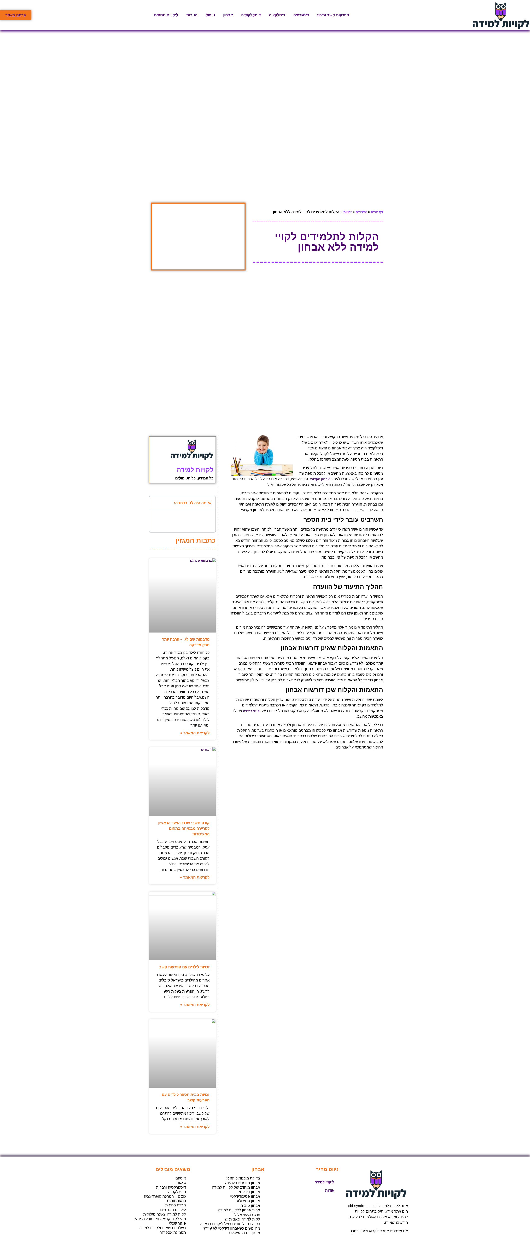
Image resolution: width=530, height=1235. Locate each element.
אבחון (228, 15)
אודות (329, 1190)
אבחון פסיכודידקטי (245, 1196)
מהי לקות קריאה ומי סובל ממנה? (160, 1219)
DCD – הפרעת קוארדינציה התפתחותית (165, 1198)
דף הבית (377, 212)
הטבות (192, 15)
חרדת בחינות (175, 1205)
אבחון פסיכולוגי (247, 1201)
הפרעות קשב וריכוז (333, 15)
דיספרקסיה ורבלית (171, 1187)
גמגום (181, 1183)
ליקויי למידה (324, 1182)
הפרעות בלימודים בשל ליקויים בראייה (230, 1224)
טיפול (210, 15)
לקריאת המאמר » (195, 733)
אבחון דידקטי (249, 1192)
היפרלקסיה (177, 1192)
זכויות (347, 212)
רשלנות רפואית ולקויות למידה (162, 1228)
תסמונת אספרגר (173, 1232)
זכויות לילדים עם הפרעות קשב (184, 967)
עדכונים (361, 212)
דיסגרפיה (301, 15)
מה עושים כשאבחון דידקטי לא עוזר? (231, 1228)
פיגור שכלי (177, 1223)
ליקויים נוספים (166, 15)
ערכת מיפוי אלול (247, 1215)
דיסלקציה (277, 15)
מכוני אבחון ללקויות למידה (239, 1210)
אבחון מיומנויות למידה (242, 1183)
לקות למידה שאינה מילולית (164, 1214)
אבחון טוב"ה (250, 1206)
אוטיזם (180, 1178)
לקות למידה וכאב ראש (242, 1219)
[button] (155, 503)
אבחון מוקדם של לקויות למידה (236, 1187)
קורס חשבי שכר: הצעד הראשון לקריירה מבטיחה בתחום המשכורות (184, 828)
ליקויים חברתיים (173, 1210)
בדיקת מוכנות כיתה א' (243, 1178)
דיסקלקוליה (251, 15)
